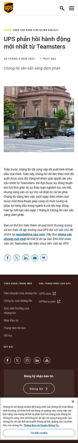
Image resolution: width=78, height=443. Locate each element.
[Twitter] (17, 362)
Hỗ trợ (8, 335)
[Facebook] (7, 362)
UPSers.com (49, 301)
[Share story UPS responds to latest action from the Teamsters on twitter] (16, 258)
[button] (63, 7)
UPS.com (47, 293)
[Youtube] (47, 362)
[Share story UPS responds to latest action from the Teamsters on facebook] (7, 258)
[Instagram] (27, 362)
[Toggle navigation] (71, 8)
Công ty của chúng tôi (18, 301)
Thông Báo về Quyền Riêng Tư (41, 425)
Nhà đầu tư (11, 320)
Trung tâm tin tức (15, 328)
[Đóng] (73, 401)
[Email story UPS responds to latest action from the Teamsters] (35, 258)
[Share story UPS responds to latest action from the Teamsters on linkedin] (26, 258)
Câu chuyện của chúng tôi (20, 293)
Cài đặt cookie (39, 432)
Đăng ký (37, 389)
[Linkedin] (37, 362)
